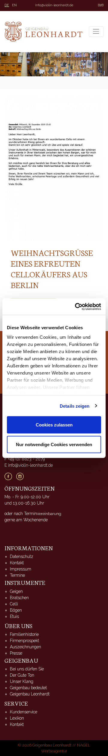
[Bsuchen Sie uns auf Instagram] (22, 476)
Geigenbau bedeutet (28, 687)
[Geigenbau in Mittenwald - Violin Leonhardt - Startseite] (43, 31)
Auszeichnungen (25, 646)
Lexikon (17, 718)
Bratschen (19, 597)
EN (14, 5)
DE (6, 5)
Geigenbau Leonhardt (30, 694)
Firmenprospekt (24, 640)
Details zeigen (74, 405)
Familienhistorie (24, 634)
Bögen (16, 610)
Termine (17, 575)
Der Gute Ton (22, 675)
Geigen (16, 591)
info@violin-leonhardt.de (54, 5)
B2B (101, 5)
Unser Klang (21, 681)
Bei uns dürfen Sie (27, 669)
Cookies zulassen (54, 424)
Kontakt (17, 562)
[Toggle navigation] (96, 31)
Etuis (14, 616)
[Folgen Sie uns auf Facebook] (10, 476)
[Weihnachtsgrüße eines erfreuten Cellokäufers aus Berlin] (54, 167)
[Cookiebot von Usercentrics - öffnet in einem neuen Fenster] (76, 306)
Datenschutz (21, 556)
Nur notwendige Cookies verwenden (54, 444)
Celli (14, 604)
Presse (16, 653)
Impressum (20, 569)
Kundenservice (23, 711)
